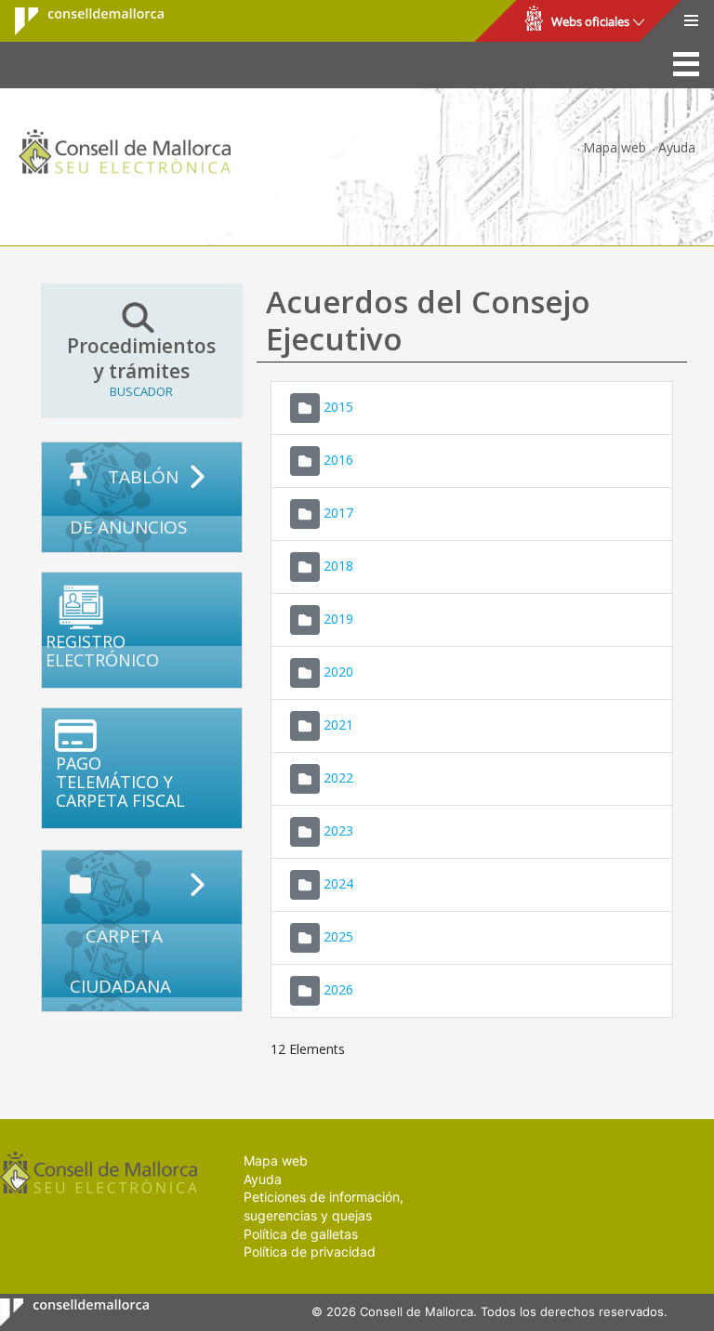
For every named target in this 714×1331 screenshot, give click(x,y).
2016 (338, 459)
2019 (338, 618)
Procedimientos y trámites (141, 367)
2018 (338, 565)
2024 (338, 883)
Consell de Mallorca (77, 21)
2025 (338, 936)
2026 (338, 989)
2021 (338, 724)
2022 (338, 777)
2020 (338, 671)
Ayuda (676, 147)
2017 (338, 512)
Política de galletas (301, 1234)
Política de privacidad (310, 1251)
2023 (338, 830)
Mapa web (614, 147)
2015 (338, 406)
